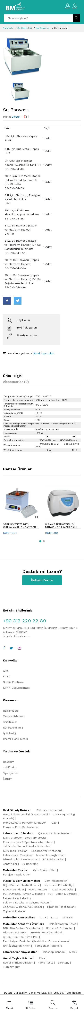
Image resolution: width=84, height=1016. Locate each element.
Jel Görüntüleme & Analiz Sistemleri (26, 846)
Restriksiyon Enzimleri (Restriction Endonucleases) (36, 941)
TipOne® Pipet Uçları (60, 906)
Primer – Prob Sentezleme (20, 827)
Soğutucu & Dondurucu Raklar (22, 906)
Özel (54, 822)
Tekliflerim (9, 767)
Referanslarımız (13, 727)
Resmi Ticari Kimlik (15, 738)
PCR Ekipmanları (53, 859)
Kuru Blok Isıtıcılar (15, 850)
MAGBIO (67, 917)
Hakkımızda (10, 710)
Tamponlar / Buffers (48, 945)
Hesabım (8, 761)
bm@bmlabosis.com (16, 636)
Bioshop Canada (54, 951)
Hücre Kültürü (38, 889)
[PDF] (25, 116)
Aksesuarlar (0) (16, 382)
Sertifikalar (10, 721)
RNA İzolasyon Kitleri (16, 945)
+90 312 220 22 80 (24, 621)
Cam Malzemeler (56, 880)
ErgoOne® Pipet (13, 889)
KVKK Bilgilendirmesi (16, 687)
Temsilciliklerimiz (14, 716)
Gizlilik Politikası (13, 682)
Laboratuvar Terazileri (17, 855)
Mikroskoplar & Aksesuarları (20, 859)
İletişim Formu (42, 580)
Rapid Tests (45, 962)
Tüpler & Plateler (14, 911)
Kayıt (6, 676)
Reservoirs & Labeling (17, 898)
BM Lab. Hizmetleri (49, 810)
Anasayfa (8, 28)
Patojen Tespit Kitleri (16, 874)
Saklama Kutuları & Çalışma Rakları (26, 902)
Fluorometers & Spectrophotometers (28, 842)
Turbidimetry (11, 966)
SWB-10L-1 (10, 532)
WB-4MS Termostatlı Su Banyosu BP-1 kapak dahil (61, 525)
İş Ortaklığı (9, 733)
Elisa (42, 958)
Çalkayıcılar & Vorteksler (54, 833)
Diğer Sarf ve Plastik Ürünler (21, 885)
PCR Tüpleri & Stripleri (62, 893)
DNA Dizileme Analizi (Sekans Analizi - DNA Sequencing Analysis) (39, 816)
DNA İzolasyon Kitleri (62, 923)
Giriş (5, 670)
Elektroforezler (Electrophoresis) (24, 837)
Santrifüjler (10, 863)
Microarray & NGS (14, 932)
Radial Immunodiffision (18, 962)
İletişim (7, 778)
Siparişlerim (10, 773)
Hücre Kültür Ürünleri (59, 928)
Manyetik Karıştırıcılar (50, 855)
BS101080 (51, 532)
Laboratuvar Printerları (46, 850)
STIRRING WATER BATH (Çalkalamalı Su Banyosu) (20, 525)
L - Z (54, 917)
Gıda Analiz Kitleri (44, 870)
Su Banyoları (24, 28)
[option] (42, 57)
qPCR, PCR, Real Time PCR (20, 936)
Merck (73, 951)
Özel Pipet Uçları (63, 889)
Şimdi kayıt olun (43, 353)
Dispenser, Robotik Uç (58, 885)
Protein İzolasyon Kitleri (46, 932)
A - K (43, 917)
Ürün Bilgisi (12, 376)
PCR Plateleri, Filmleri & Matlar (23, 893)
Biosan (16, 116)
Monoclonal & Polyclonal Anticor (25, 822)
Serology (63, 962)
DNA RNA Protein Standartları (22, 928)
